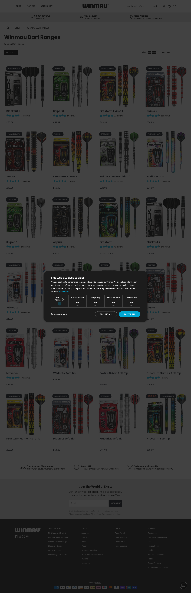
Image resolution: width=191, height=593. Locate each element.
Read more (64, 291)
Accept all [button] (129, 314)
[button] (59, 314)
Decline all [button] (106, 314)
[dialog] (95, 296)
